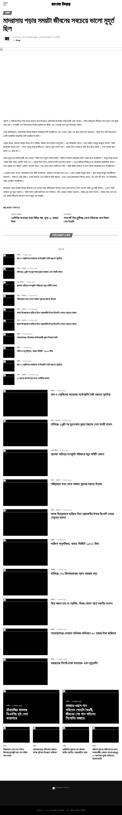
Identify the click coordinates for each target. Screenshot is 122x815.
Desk (18, 40)
